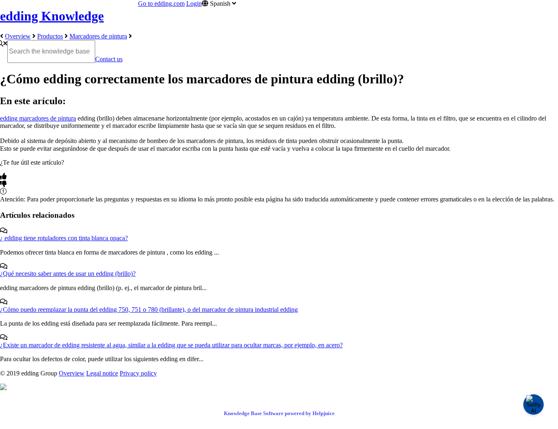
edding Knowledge (52, 16)
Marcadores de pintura (98, 36)
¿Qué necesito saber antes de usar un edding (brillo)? (68, 273)
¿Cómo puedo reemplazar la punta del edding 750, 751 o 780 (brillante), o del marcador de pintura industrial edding (149, 309)
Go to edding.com (161, 3)
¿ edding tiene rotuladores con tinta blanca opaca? (64, 238)
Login (194, 3)
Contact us (109, 59)
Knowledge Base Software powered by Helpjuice (279, 413)
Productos (50, 36)
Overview (18, 36)
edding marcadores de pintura (38, 118)
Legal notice (102, 373)
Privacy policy (138, 373)
